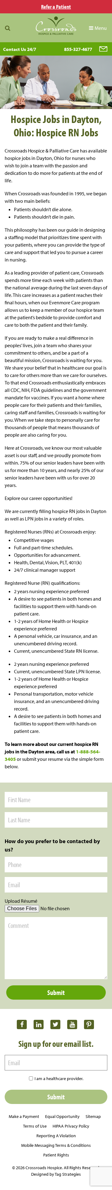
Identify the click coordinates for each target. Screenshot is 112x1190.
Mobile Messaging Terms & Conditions (56, 1145)
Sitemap (93, 1116)
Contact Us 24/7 (19, 49)
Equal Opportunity (62, 1116)
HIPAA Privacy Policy (71, 1126)
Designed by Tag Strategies (56, 1174)
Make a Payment (24, 1116)
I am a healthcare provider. (59, 1078)
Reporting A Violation (56, 1135)
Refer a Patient (56, 6)
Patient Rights (56, 1155)
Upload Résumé (21, 901)
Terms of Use (35, 1126)
